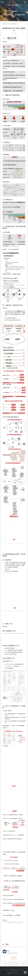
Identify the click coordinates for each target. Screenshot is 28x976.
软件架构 (14, 23)
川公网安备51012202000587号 (14, 973)
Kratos (10, 970)
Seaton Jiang (19, 970)
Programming (8, 23)
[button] (14, 958)
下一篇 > (23, 963)
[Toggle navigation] (25, 2)
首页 (3, 23)
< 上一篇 (4, 963)
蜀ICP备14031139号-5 (14, 971)
